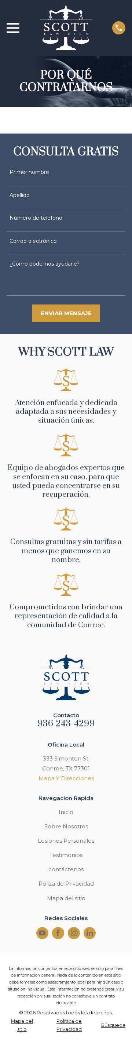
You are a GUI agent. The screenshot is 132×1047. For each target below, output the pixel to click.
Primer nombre (29, 172)
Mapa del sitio (66, 898)
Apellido (20, 195)
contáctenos (66, 869)
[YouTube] (42, 933)
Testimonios (66, 854)
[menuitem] (22, 1025)
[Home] (65, 28)
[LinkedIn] (90, 933)
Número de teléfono (36, 218)
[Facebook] (58, 933)
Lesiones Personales (66, 840)
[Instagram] (74, 933)
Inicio (66, 812)
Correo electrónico (33, 241)
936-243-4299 (66, 723)
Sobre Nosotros (66, 826)
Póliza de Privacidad (66, 883)
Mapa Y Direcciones (66, 778)
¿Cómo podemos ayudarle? (45, 264)
